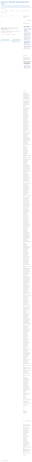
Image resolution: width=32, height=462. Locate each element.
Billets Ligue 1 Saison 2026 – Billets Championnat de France (15, 3)
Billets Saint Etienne (25, 328)
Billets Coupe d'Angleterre (26, 165)
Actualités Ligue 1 (9, 34)
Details (25, 455)
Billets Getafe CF (25, 231)
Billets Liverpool (25, 272)
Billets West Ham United (26, 389)
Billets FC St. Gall (25, 214)
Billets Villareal (25, 384)
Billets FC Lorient (25, 429)
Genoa (24, 395)
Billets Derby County (25, 184)
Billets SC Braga (25, 334)
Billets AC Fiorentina (25, 108)
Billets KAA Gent (25, 249)
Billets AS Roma (25, 123)
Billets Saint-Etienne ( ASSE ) (26, 329)
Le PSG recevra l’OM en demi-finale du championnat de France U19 (5, 40)
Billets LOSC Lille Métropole (26, 273)
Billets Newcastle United (26, 287)
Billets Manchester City (26, 277)
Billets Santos (24, 332)
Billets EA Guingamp (25, 431)
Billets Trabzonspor (25, 360)
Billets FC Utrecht (25, 217)
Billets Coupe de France (26, 169)
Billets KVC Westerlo (25, 254)
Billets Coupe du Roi (25, 170)
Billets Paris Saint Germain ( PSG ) (26, 426)
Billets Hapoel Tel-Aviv (26, 236)
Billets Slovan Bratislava (26, 342)
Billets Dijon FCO (25, 185)
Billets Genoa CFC (25, 229)
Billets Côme (24, 162)
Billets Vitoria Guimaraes (26, 386)
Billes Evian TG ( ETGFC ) (26, 428)
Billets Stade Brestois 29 (26, 352)
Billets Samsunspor (25, 331)
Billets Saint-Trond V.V (26, 330)
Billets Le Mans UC (25, 259)
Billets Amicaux (6, 10)
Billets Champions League (26, 159)
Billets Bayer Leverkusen (26, 132)
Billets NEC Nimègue (25, 286)
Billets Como (24, 163)
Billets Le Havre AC (25, 258)
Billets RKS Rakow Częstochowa (27, 323)
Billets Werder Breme (25, 388)
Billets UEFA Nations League (26, 375)
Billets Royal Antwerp (25, 326)
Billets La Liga (24, 255)
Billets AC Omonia (25, 110)
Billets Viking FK (25, 382)
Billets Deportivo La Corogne (26, 183)
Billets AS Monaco (25, 120)
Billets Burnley (25, 147)
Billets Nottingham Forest (26, 289)
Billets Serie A (24, 337)
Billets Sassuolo (25, 333)
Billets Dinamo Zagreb (26, 186)
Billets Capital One (25, 150)
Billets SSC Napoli (25, 351)
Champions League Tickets (26, 393)
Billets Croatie (25, 173)
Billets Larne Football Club (26, 256)
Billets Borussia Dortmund (26, 140)
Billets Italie (24, 245)
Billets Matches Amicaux (26, 281)
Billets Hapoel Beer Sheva (26, 235)
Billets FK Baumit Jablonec (26, 223)
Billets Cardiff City (25, 151)
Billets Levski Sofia (25, 262)
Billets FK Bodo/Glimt (25, 224)
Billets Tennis (24, 357)
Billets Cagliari (25, 149)
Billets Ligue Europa (3, 12)
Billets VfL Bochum (25, 381)
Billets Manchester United (26, 278)
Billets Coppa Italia (25, 164)
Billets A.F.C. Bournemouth (26, 107)
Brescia (24, 391)
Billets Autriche (25, 129)
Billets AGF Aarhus (25, 113)
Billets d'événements (25, 179)
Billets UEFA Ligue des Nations (27, 373)
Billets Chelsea (25, 160)
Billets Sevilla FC (25, 338)
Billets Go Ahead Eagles (26, 232)
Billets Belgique (25, 134)
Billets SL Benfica (25, 341)
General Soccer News (25, 394)
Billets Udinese (25, 362)
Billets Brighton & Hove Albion (27, 144)
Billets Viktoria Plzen (25, 383)
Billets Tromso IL (25, 361)
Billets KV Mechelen (25, 253)
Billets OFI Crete (25, 290)
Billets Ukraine (25, 377)
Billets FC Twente (25, 216)
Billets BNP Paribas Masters (26, 139)
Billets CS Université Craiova (26, 177)
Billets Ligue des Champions (25, 10)
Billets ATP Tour (25, 127)
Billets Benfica (25, 135)
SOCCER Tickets (25, 398)
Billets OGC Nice (25, 291)
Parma (24, 397)
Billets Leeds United (25, 261)
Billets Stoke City (25, 355)
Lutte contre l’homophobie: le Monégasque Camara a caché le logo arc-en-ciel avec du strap (16, 40)
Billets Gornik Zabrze (25, 233)
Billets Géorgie (25, 230)
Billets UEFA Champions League (27, 363)
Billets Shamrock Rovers (26, 339)
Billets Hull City (25, 239)
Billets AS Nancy (25, 122)
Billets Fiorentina (25, 222)
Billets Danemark (25, 180)
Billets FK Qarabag (25, 226)
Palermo (24, 396)
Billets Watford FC (25, 387)
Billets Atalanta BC (25, 125)
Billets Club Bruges (25, 161)
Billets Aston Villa (25, 124)
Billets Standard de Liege (26, 354)
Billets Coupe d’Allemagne (26, 168)
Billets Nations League (26, 285)
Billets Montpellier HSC (26, 432)
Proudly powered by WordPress (4, 460)
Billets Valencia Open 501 (26, 379)
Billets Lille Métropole (25, 270)
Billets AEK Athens (25, 111)
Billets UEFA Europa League (26, 370)
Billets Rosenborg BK (25, 325)
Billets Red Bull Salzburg (26, 322)
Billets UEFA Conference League (27, 365)
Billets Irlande (25, 243)
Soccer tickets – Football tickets (27, 399)
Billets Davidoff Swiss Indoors (26, 181)
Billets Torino (24, 358)
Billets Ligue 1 (18, 10)
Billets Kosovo (25, 251)
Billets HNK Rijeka (25, 238)
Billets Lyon (24, 275)
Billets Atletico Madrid (26, 126)
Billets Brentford (25, 143)
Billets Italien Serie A (25, 246)
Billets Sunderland (25, 356)
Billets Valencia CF (25, 378)
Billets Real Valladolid (25, 321)
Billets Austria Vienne (25, 128)
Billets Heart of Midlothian (26, 237)
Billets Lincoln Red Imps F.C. (26, 271)
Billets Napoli (24, 284)
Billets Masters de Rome (26, 279)
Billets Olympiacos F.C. (26, 292)
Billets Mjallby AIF (25, 283)
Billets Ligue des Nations (26, 268)
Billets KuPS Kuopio (25, 252)
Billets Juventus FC (25, 248)
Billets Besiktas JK (25, 136)
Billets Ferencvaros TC (26, 221)
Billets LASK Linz (25, 257)
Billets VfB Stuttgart (25, 380)
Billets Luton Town (25, 274)
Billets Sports (24, 348)
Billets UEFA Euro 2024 (26, 367)
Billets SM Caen (25, 345)
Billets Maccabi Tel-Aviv (26, 276)
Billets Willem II (25, 390)
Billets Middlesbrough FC (26, 282)
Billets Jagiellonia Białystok (26, 247)
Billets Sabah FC (25, 327)
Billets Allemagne (25, 115)
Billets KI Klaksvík (25, 250)
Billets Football (25, 227)
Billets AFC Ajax (25, 112)
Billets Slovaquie (25, 343)
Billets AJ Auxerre (25, 114)
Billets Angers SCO (25, 117)
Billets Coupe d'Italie (25, 167)
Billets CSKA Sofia (25, 178)
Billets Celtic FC (25, 152)
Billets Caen (24, 148)
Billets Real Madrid (25, 320)
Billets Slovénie (25, 344)
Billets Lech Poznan (25, 260)
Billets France (12, 10)
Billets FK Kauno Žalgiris (26, 225)
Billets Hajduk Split (25, 234)
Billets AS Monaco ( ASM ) (26, 121)
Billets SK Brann (25, 340)
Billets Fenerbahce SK (25, 220)
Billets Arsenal (25, 119)
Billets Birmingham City (26, 137)
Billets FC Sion (25, 213)
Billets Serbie (24, 336)
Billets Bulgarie (25, 146)
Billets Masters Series (25, 280)
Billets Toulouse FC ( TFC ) (26, 359)
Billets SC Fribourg (25, 335)
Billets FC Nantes (25, 434)
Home (1, 10)
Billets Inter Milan (25, 240)
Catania (24, 392)
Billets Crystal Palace (25, 176)
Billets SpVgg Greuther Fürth (26, 349)
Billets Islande (25, 244)
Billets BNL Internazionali (26, 138)
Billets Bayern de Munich (26, 133)
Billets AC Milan (25, 109)
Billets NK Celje (25, 288)
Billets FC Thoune (25, 215)
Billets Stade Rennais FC (26, 353)
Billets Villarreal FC (25, 385)
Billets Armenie (25, 118)
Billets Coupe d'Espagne (26, 166)
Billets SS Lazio (25, 350)
